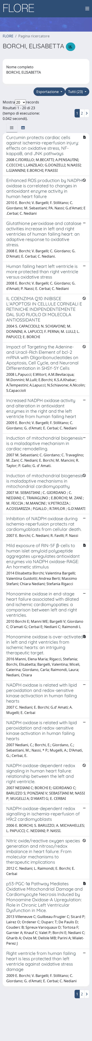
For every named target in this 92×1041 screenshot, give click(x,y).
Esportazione (48, 91)
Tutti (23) (76, 91)
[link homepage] (20, 9)
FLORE (8, 36)
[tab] (11, 127)
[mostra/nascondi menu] (87, 8)
